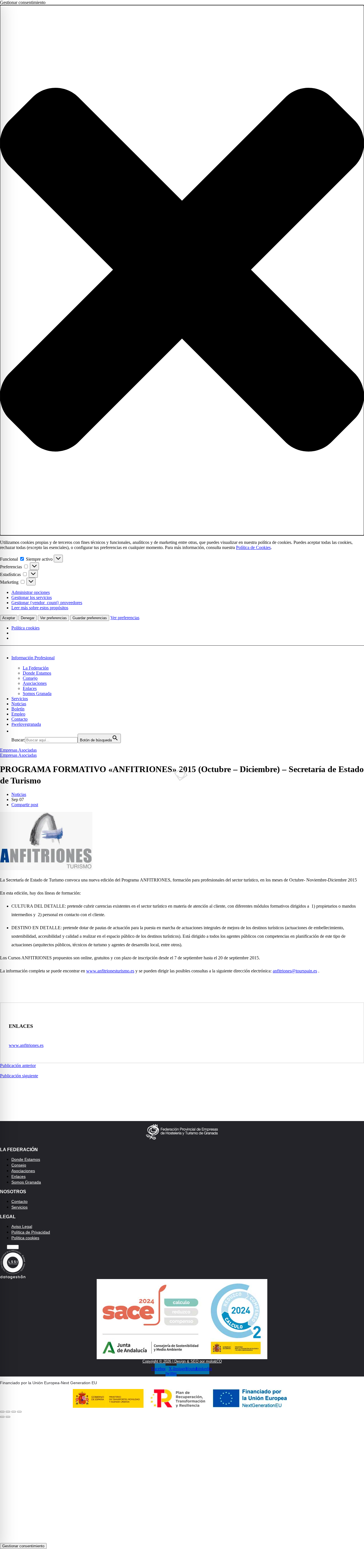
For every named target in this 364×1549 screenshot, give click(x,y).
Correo (93, 1517)
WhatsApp (280, 1455)
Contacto (19, 719)
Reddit (186, 1497)
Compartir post (24, 804)
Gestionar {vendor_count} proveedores (46, 602)
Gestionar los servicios (31, 597)
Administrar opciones (30, 592)
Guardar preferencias (90, 618)
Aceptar (8, 618)
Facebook (93, 1455)
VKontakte (281, 1497)
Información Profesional (33, 657)
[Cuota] (8, 1412)
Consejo (30, 678)
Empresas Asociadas (18, 750)
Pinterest (186, 1476)
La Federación (36, 668)
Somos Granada (37, 693)
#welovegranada (26, 724)
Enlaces (30, 688)
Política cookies (25, 627)
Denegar (27, 618)
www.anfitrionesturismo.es (110, 970)
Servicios (19, 698)
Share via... (280, 1517)
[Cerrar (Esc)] (2, 1412)
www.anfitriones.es (26, 1045)
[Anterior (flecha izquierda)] (2, 1417)
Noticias (18, 703)
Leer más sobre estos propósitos (39, 607)
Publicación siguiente (19, 1075)
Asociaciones (35, 683)
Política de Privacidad (30, 1232)
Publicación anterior (18, 1065)
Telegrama (92, 1476)
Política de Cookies (253, 547)
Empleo (18, 714)
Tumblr (92, 1497)
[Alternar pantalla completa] (13, 1412)
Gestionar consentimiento (23, 1546)
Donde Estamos (37, 673)
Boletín (17, 708)
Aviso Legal (21, 1226)
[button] (182, 270)
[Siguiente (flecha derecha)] (8, 1417)
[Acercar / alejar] (19, 1412)
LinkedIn (280, 1476)
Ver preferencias (53, 618)
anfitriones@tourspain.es (295, 970)
